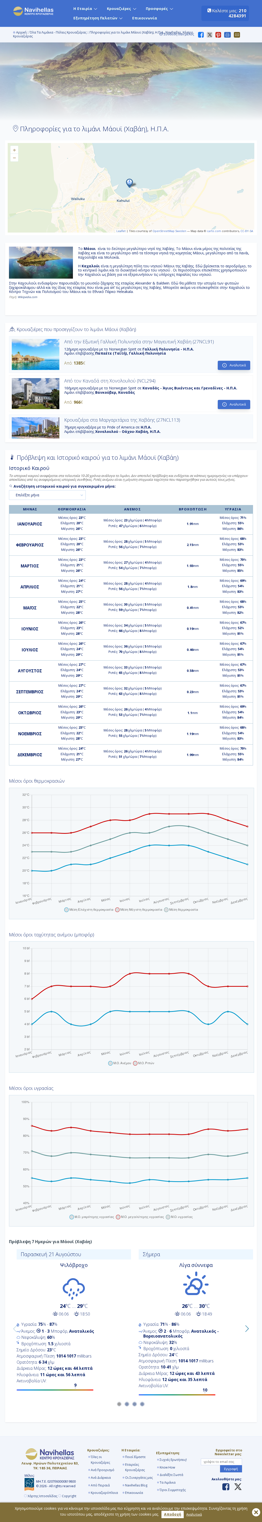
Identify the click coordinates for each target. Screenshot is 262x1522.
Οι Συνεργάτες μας (139, 1477)
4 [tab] (142, 1404)
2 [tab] (127, 1404)
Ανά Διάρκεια (101, 1477)
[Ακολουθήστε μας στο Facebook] (225, 1487)
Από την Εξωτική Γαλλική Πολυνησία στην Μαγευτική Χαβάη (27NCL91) (139, 341)
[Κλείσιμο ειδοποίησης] (256, 1512)
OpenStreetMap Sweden (169, 231)
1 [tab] (119, 1404)
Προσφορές (157, 8)
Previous (13, 1327)
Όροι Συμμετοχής (173, 1490)
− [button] (14, 157)
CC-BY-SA (247, 231)
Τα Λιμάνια (168, 1482)
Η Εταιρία (82, 8)
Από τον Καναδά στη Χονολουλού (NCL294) (110, 381)
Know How (167, 1467)
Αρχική (21, 32)
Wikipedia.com (27, 297)
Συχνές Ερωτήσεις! (173, 1460)
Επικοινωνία (144, 18)
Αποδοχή (172, 1514)
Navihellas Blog (136, 1485)
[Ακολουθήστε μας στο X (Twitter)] (236, 1487)
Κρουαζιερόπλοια (104, 1493)
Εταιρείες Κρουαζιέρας (135, 1467)
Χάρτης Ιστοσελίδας (42, 1496)
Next (245, 1327)
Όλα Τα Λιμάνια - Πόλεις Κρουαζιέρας (58, 32)
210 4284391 (237, 13)
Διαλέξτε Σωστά (171, 1475)
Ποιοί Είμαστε (135, 1457)
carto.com (214, 231)
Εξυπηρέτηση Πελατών (95, 18)
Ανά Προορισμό (102, 1470)
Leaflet (121, 231)
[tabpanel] (70, 1321)
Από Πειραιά (100, 1485)
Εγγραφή (231, 1468)
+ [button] (14, 150)
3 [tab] (134, 1404)
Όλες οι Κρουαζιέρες (100, 1460)
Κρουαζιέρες (119, 8)
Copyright (69, 1496)
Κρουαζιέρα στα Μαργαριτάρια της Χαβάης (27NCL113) (122, 420)
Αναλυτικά (194, 1514)
